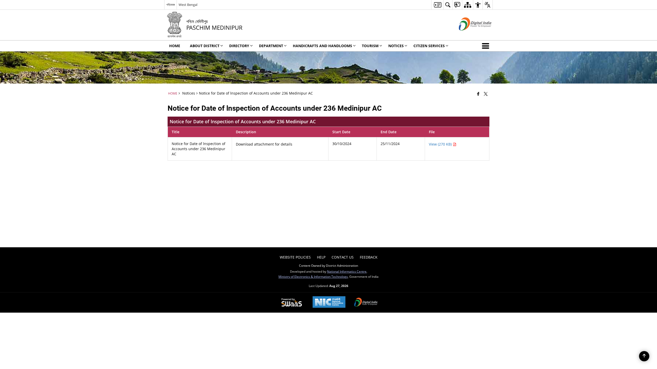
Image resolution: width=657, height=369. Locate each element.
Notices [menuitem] (396, 45)
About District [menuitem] (204, 45)
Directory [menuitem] (239, 45)
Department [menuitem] (271, 45)
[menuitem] (437, 4)
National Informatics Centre (346, 271)
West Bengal (188, 4)
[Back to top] (644, 356)
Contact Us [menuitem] (343, 257)
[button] (486, 45)
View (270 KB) (441, 144)
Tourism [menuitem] (370, 45)
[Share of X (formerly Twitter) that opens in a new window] (485, 94)
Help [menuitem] (321, 257)
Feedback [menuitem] (369, 257)
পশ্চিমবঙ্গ (170, 4)
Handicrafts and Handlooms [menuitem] (322, 45)
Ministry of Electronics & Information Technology (313, 276)
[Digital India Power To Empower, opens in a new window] (366, 303)
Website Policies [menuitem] (295, 257)
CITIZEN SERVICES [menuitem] (429, 45)
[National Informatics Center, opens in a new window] (329, 302)
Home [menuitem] (174, 45)
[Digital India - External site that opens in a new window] (469, 34)
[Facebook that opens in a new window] (478, 94)
